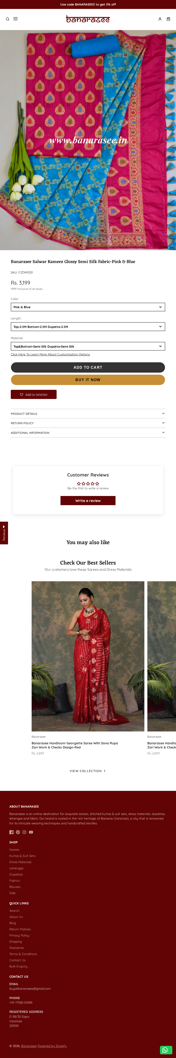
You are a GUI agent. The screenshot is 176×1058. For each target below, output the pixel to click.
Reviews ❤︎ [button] (4, 533)
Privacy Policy (19, 935)
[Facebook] (11, 832)
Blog (12, 923)
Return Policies (20, 929)
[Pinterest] (18, 832)
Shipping (15, 941)
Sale (12, 893)
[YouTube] (31, 832)
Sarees (14, 849)
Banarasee (29, 1046)
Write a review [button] (88, 500)
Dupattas (16, 874)
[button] (81, 245)
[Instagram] (24, 832)
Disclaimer (16, 948)
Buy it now (88, 380)
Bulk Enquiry (18, 966)
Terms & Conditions (23, 954)
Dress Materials (20, 862)
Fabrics (14, 880)
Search (14, 910)
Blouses (14, 887)
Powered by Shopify (52, 1046)
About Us (16, 917)
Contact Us (17, 960)
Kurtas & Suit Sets (22, 856)
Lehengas (16, 868)
